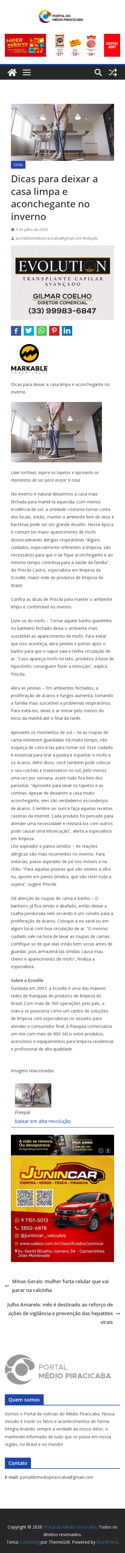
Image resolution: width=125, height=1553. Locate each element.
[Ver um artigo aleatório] (113, 72)
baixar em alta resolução (43, 1121)
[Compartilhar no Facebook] (16, 330)
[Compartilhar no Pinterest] (54, 330)
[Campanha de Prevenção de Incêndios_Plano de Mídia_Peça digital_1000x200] (62, 1139)
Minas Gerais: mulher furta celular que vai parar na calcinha (60, 1285)
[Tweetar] (29, 330)
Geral (18, 165)
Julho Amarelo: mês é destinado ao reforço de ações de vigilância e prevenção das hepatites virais (60, 1313)
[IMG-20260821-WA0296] (62, 1159)
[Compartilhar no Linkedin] (67, 330)
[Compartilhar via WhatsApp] (41, 330)
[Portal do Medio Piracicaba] (12, 72)
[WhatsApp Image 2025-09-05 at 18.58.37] (62, 249)
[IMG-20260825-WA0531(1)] (62, 38)
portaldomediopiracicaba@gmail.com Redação (57, 238)
